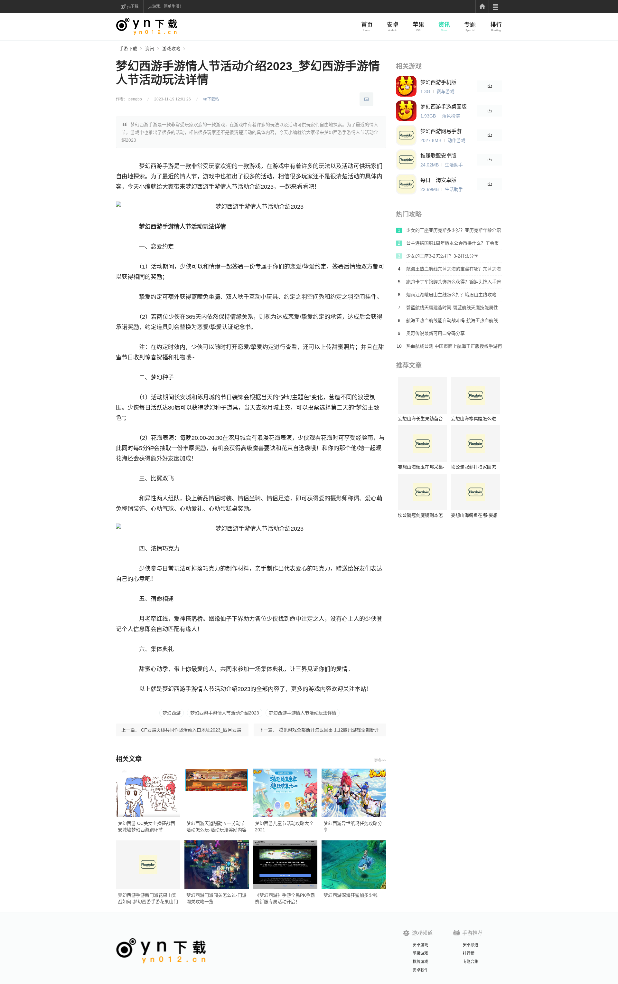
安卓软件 (420, 970)
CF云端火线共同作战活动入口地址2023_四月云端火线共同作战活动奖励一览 (191, 731)
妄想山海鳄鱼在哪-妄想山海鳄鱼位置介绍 (474, 515)
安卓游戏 (420, 945)
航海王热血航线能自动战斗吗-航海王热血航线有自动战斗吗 (452, 322)
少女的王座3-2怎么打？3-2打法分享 (442, 256)
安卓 (392, 25)
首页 (367, 25)
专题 (470, 25)
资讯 (444, 25)
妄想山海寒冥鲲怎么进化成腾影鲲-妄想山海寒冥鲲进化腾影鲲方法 (474, 418)
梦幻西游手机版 (438, 82)
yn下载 (132, 6)
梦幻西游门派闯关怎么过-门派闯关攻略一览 (216, 898)
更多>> (380, 760)
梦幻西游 (172, 712)
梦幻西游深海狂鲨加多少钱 (350, 895)
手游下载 (128, 48)
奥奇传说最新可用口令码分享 (435, 333)
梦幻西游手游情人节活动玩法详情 (302, 712)
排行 (496, 25)
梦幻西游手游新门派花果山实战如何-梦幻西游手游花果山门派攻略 (148, 899)
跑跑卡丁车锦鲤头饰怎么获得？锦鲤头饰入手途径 (453, 283)
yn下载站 (211, 99)
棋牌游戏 (420, 962)
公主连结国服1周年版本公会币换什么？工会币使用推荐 (452, 245)
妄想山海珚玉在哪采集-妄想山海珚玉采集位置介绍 (421, 467)
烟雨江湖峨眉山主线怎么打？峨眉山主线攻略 (451, 294)
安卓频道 (470, 945)
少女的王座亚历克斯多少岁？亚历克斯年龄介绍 (453, 230)
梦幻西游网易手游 (441, 131)
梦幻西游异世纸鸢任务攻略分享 (352, 826)
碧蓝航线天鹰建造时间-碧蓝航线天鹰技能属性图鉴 (452, 309)
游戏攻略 (171, 48)
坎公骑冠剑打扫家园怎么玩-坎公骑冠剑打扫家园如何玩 (474, 467)
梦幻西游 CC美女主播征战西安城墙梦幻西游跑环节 (146, 826)
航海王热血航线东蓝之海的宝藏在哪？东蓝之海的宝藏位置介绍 (453, 270)
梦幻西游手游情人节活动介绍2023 (224, 712)
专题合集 (470, 962)
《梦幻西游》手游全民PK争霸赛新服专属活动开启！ (285, 898)
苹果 (418, 25)
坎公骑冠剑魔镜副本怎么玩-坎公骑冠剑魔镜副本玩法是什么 (421, 515)
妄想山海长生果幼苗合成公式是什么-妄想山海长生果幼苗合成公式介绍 (421, 418)
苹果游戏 (420, 953)
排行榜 (468, 953)
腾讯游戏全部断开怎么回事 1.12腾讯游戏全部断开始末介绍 (329, 731)
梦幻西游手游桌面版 (443, 106)
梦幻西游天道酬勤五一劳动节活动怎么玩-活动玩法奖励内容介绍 (216, 827)
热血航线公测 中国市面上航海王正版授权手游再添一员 (454, 348)
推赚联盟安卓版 (438, 155)
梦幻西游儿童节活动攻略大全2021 (284, 826)
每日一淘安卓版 (438, 180)
